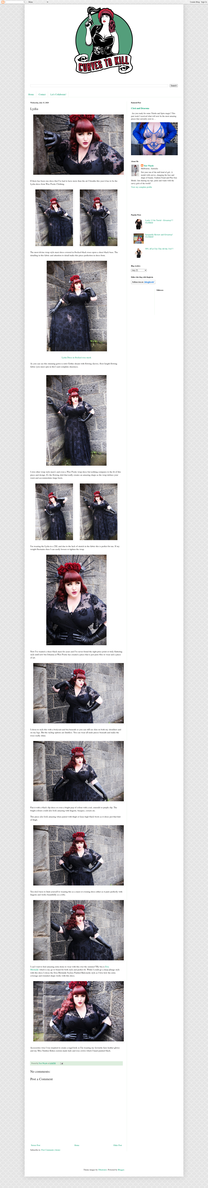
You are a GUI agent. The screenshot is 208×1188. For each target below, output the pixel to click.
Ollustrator (102, 1169)
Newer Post (35, 1145)
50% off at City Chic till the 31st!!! (159, 248)
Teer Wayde (149, 165)
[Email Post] (61, 1063)
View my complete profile (141, 187)
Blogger (121, 1169)
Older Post (117, 1145)
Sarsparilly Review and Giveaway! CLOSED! (159, 235)
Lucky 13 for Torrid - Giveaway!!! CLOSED (159, 221)
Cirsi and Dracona (140, 108)
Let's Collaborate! (58, 94)
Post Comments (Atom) (50, 1150)
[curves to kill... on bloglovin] (143, 283)
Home (31, 94)
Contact (42, 94)
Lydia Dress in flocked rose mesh (76, 357)
